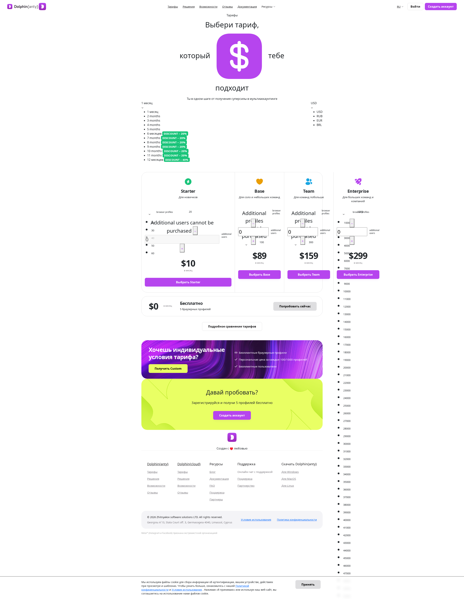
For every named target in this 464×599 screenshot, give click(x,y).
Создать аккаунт (441, 7)
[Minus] (195, 230)
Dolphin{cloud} (189, 464)
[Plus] (182, 248)
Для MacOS (288, 478)
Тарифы (173, 6)
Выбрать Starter (188, 282)
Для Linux (287, 485)
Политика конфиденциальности (297, 519)
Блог (213, 472)
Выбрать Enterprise (358, 275)
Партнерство (245, 485)
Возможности (208, 6)
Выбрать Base (259, 275)
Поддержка (217, 492)
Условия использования (256, 519)
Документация (247, 6)
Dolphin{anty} (158, 464)
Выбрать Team (309, 275)
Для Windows (290, 472)
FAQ (212, 485)
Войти (415, 7)
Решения (189, 6)
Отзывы (227, 6)
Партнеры (216, 499)
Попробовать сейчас (295, 306)
